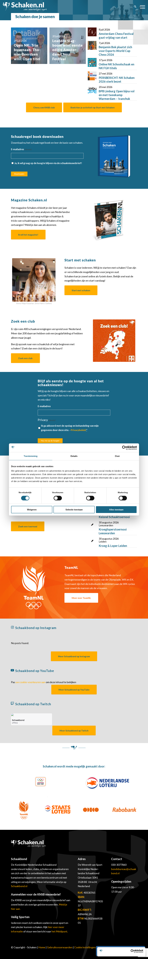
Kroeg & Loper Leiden (113, 545)
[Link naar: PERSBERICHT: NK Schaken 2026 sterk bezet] (92, 75)
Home (41, 947)
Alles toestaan (116, 509)
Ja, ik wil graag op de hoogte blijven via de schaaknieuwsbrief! (48, 163)
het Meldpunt (59, 931)
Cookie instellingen (85, 947)
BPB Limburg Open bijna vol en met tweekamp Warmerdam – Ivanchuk (116, 94)
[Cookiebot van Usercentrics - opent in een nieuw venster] (124, 448)
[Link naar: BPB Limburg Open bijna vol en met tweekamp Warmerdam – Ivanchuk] (92, 89)
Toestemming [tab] (30, 456)
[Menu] (141, 6)
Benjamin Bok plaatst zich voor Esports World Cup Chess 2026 (115, 50)
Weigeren (32, 509)
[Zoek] (135, 6)
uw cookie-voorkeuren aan (30, 682)
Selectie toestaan (74, 509)
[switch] (58, 498)
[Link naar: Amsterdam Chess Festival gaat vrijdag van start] (92, 31)
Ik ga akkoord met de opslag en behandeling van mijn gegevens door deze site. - (70, 428)
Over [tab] (117, 456)
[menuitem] (135, 6)
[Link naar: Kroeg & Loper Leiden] (92, 541)
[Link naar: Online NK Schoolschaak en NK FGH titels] (92, 62)
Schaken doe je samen (35, 16)
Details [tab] (74, 456)
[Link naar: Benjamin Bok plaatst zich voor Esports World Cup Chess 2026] (92, 45)
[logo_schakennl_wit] (25, 6)
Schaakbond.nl (19, 886)
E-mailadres (21, 149)
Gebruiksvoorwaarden (59, 947)
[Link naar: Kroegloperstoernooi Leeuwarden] (92, 524)
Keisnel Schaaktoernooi (114, 517)
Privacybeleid (78, 430)
